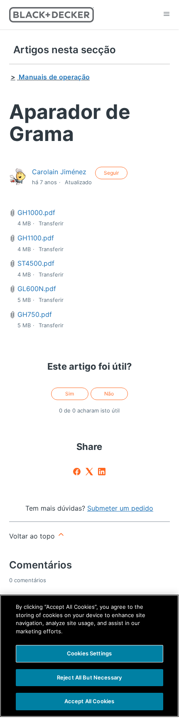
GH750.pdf (34, 314)
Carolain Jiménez (59, 172)
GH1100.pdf (35, 238)
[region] (89, 656)
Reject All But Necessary (89, 677)
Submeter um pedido (120, 508)
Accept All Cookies (89, 701)
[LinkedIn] (101, 471)
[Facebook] (77, 471)
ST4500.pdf (35, 263)
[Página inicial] (51, 14)
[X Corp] (89, 471)
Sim (69, 393)
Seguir (111, 173)
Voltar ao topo (33, 536)
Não (109, 393)
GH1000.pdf (36, 212)
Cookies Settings (89, 653)
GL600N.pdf (36, 288)
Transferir (51, 223)
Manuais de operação (54, 77)
